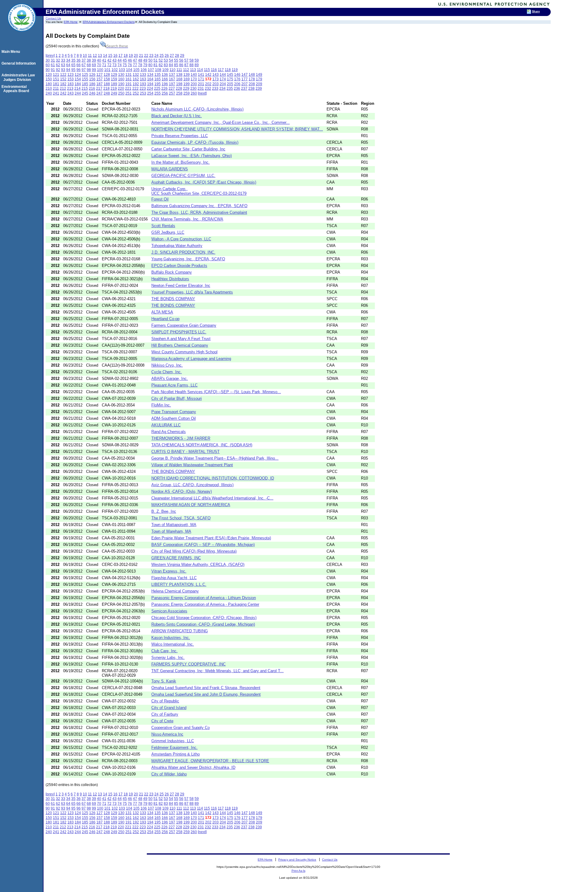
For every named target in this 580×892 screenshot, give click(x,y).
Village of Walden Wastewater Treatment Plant (192, 465)
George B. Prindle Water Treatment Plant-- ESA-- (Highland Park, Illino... (215, 458)
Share (536, 11)
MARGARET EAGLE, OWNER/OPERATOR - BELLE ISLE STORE (210, 761)
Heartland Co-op (165, 318)
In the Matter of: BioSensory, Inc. (180, 162)
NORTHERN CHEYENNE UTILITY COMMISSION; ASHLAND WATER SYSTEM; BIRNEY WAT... (237, 129)
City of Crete (162, 721)
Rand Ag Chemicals (168, 431)
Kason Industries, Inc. (170, 637)
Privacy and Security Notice (297, 859)
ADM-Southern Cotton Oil (173, 418)
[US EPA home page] (22, 35)
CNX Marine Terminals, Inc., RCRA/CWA (187, 219)
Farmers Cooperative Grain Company (183, 325)
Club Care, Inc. (164, 651)
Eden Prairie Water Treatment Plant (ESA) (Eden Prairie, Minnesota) (211, 538)
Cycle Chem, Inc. (166, 372)
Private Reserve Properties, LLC (179, 135)
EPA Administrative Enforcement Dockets (109, 22)
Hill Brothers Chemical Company (179, 345)
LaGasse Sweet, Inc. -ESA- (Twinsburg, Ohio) (191, 155)
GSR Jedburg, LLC (167, 232)
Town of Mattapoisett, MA (173, 524)
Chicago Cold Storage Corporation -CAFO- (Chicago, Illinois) (203, 617)
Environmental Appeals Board (16, 89)
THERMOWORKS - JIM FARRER (180, 438)
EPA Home (71, 22)
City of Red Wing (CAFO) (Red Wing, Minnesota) (194, 551)
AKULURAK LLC (166, 425)
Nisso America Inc (167, 734)
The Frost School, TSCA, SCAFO (181, 518)
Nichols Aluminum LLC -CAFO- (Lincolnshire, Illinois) (197, 109)
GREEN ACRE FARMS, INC (176, 558)
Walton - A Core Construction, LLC (181, 239)
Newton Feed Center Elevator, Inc (180, 285)
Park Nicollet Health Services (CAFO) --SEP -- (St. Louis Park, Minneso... (216, 392)
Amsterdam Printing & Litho (175, 754)
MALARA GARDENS (169, 169)
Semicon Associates (169, 611)
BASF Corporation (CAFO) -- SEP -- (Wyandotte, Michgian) (203, 544)
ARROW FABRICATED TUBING (179, 631)
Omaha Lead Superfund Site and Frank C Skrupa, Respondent (205, 687)
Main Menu (11, 52)
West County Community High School (184, 352)
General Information (19, 63)
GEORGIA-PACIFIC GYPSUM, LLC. (183, 175)
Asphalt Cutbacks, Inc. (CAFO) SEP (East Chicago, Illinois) (203, 182)
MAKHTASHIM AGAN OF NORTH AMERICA (190, 504)
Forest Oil (160, 199)
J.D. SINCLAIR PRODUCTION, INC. (183, 252)
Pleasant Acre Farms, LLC (174, 385)
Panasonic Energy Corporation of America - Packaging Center (205, 604)
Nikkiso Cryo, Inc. (167, 365)
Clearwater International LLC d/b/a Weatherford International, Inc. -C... (212, 498)
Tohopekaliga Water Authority (176, 245)
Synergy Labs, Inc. (168, 657)
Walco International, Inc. (172, 644)
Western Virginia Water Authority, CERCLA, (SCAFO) (197, 564)
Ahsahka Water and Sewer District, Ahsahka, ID (193, 767)
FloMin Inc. (161, 405)
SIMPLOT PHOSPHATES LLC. (178, 332)
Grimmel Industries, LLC (172, 741)
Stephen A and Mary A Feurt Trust (181, 338)
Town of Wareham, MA (171, 531)
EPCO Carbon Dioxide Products (179, 265)
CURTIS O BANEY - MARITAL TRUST (185, 451)
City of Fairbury (164, 714)
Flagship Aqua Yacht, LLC (174, 578)
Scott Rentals (163, 225)
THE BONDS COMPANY (173, 299)
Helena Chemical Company (175, 591)
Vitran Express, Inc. (168, 571)
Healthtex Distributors (170, 279)
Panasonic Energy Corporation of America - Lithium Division (203, 597)
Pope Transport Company (173, 411)
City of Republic (165, 701)
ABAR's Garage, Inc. (169, 378)
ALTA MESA (162, 312)
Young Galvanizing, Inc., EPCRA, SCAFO (188, 259)
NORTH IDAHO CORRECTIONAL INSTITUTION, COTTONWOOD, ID (212, 478)
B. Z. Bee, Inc (163, 511)
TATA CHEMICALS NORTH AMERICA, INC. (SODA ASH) (201, 445)
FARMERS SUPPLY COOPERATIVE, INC (188, 664)
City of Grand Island (168, 707)
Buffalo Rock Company (171, 272)
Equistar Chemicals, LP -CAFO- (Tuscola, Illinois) (194, 142)
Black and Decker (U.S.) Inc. (176, 116)
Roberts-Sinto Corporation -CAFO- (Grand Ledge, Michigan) (203, 624)
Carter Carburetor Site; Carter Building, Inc (188, 149)
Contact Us (53, 18)
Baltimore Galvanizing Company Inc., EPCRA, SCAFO (199, 206)
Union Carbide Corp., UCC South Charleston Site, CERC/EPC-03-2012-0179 (198, 191)
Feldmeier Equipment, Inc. (174, 747)
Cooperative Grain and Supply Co (180, 727)
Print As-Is (298, 870)
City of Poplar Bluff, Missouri (176, 398)
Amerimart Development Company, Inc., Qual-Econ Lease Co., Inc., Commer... (220, 122)
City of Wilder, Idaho (169, 774)
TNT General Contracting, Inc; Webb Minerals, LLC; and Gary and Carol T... (217, 671)
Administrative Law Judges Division (19, 77)
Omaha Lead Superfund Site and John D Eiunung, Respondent (206, 694)
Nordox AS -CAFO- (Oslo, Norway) (181, 491)
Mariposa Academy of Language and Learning (191, 358)
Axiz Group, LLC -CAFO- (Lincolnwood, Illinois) (192, 485)
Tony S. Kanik (163, 681)
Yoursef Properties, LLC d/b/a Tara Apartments (192, 292)
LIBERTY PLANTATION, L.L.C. (178, 584)
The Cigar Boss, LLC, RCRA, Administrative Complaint (199, 212)
